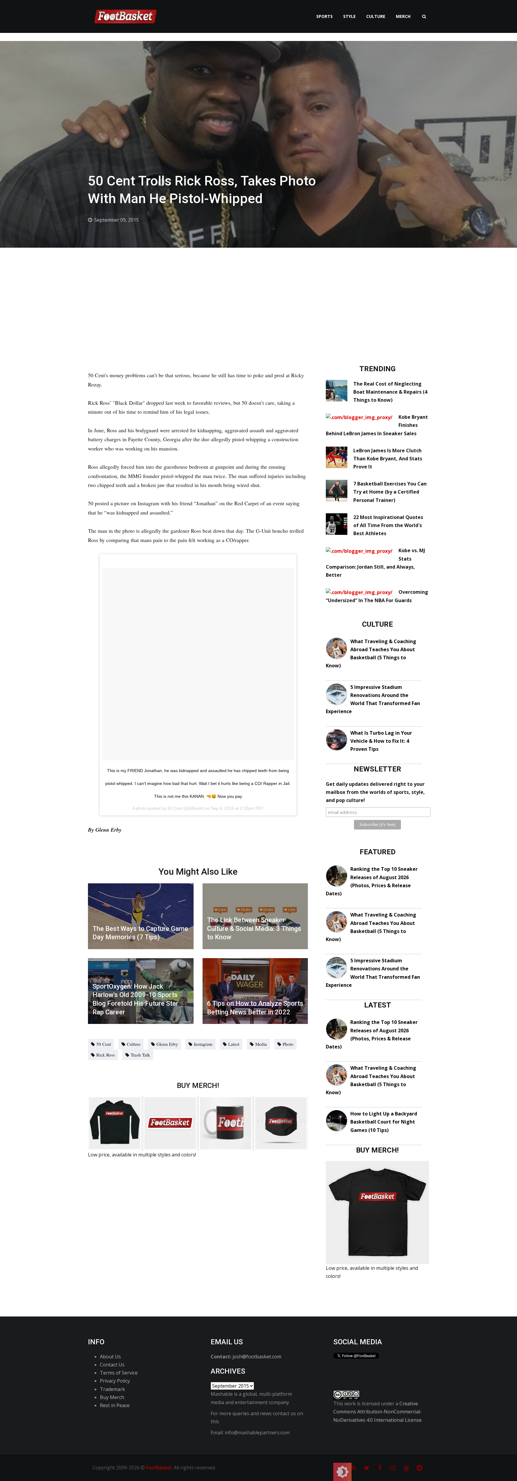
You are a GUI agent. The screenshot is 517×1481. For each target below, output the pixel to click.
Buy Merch (112, 1397)
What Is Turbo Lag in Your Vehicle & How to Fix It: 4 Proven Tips (381, 741)
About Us (110, 1356)
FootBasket (159, 1467)
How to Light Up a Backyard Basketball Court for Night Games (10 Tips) (383, 1121)
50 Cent (103, 1044)
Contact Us (112, 1364)
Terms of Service (119, 1372)
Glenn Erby (167, 1044)
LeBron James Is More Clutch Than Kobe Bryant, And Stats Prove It (387, 458)
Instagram (203, 1044)
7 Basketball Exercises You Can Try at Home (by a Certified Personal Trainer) (390, 491)
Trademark (112, 1389)
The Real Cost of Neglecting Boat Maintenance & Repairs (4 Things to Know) (390, 391)
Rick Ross (105, 1055)
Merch (403, 16)
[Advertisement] (258, 292)
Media (261, 1044)
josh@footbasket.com (256, 1356)
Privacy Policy (115, 1381)
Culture (375, 16)
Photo (288, 1044)
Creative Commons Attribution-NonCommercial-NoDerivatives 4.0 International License (377, 1411)
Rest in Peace (115, 1405)
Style (349, 16)
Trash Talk (140, 1055)
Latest (233, 1044)
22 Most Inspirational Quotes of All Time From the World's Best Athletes (388, 525)
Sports (324, 16)
